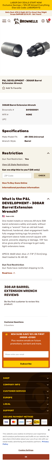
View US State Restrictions (15, 164)
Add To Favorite (14, 88)
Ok (26, 457)
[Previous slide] (5, 49)
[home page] (26, 21)
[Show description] (8, 273)
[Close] (49, 430)
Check (42, 175)
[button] (4, 21)
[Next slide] (47, 49)
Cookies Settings (26, 450)
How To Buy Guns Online (14, 183)
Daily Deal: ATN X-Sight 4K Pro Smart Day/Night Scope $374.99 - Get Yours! (26, 13)
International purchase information (20, 187)
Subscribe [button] (26, 364)
